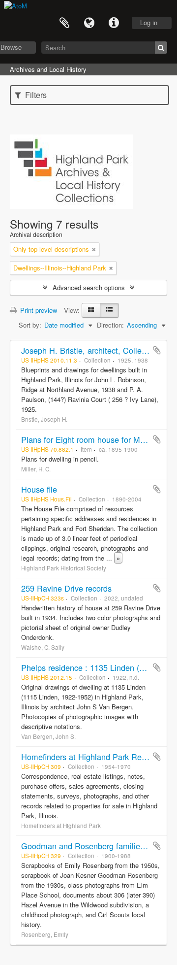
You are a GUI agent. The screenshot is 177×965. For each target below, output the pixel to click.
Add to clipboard (157, 350)
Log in (148, 22)
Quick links (113, 23)
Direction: (110, 325)
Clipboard (64, 23)
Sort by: (30, 325)
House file (39, 489)
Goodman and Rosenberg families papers (96, 846)
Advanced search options (89, 287)
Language (89, 23)
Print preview (37, 310)
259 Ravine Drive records (66, 588)
